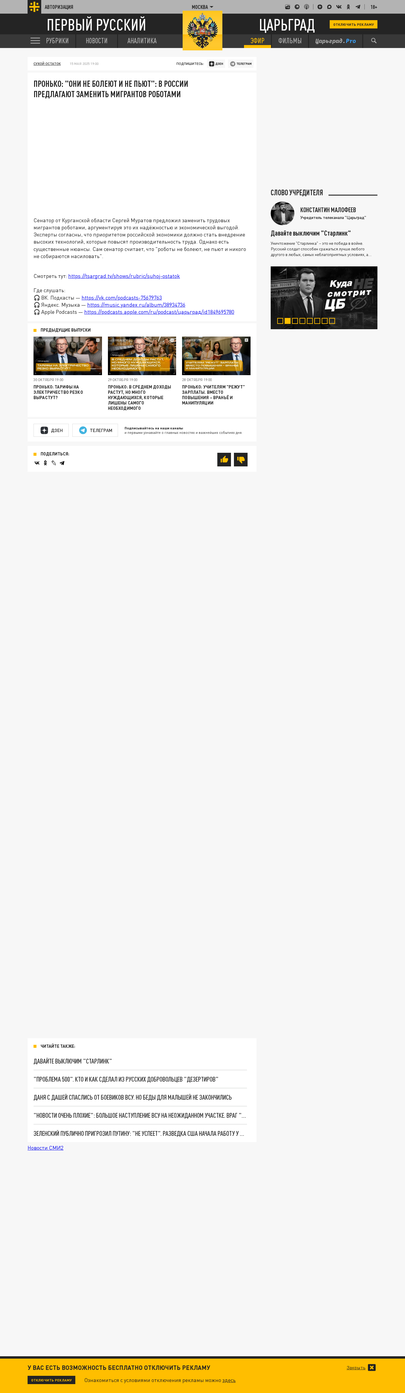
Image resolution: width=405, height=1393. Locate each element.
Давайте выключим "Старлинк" (73, 1061)
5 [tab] (311, 321)
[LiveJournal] (53, 462)
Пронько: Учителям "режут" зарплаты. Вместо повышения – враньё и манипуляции (213, 394)
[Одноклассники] (45, 462)
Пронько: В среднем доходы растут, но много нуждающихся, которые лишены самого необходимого (139, 397)
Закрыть (356, 1367)
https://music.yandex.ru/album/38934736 (136, 304)
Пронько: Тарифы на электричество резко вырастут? (58, 392)
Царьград (287, 24)
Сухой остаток (47, 63)
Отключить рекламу (353, 24)
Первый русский (96, 24)
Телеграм (101, 430)
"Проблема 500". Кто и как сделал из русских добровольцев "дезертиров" (126, 1079)
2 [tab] (289, 321)
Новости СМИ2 (45, 1147)
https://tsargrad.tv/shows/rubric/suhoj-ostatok (124, 276)
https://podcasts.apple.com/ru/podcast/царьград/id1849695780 (159, 311)
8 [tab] (333, 321)
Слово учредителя (297, 192)
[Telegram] (62, 462)
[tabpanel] (324, 297)
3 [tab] (296, 321)
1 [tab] (281, 321)
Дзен (57, 430)
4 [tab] (303, 321)
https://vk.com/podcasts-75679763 (122, 297)
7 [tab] (326, 321)
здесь (229, 1380)
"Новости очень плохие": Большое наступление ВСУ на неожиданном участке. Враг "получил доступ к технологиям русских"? (140, 1115)
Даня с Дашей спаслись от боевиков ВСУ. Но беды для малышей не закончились (133, 1097)
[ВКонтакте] (37, 462)
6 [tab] (318, 321)
